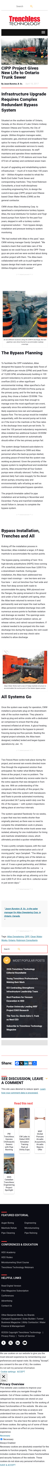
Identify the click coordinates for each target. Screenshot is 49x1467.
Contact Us (6, 1305)
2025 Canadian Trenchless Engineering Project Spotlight (9, 1184)
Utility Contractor (30, 1322)
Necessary (8, 1439)
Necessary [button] (5, 1435)
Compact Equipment (11, 1318)
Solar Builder (29, 1318)
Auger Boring (7, 1223)
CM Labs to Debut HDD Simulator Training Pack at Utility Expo (24, 1143)
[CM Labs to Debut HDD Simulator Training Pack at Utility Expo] (24, 1118)
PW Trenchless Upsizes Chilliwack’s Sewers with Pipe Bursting (9, 1142)
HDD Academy (8, 1252)
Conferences (7, 1295)
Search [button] (31, 6)
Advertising (6, 1300)
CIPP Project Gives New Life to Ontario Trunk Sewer (20, 73)
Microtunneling (31, 1228)
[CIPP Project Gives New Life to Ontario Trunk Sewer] (24, 51)
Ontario (11, 940)
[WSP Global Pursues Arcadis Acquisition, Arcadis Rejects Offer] (40, 1118)
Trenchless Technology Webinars (17, 1267)
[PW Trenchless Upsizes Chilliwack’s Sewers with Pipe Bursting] (9, 1118)
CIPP (27, 936)
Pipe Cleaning (8, 1233)
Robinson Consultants (27, 940)
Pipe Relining (30, 1233)
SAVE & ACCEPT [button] (8, 1465)
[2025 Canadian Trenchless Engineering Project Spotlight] (9, 1164)
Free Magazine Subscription (15, 1290)
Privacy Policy (8, 1336)
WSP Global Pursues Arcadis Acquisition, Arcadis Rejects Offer (40, 1140)
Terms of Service (26, 1336)
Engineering (30, 1223)
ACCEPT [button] (21, 1371)
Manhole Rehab (9, 1228)
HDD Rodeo (7, 1257)
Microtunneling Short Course (15, 1262)
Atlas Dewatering (15, 936)
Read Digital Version (11, 1285)
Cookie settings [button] (8, 1371)
